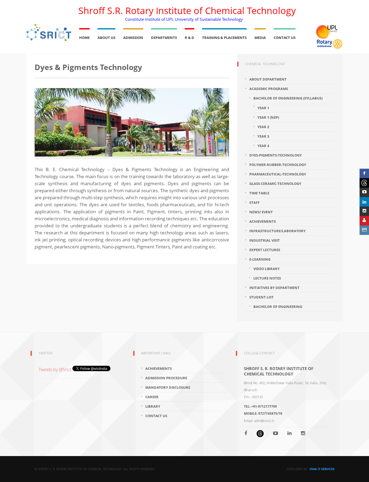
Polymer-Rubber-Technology (277, 164)
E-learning (259, 259)
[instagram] (303, 433)
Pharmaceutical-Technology (277, 174)
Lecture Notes (267, 278)
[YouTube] (275, 433)
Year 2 (263, 126)
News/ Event (261, 212)
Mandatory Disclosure (167, 387)
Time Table (259, 193)
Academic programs (268, 88)
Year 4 (263, 145)
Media (260, 37)
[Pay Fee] (364, 230)
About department (268, 79)
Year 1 (263, 107)
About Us (106, 37)
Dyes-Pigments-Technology (275, 155)
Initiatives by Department (274, 287)
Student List (261, 297)
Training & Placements (224, 37)
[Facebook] (247, 433)
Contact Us (285, 37)
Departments (164, 37)
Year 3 (263, 136)
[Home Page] (48, 32)
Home (84, 37)
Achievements (262, 221)
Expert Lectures (264, 249)
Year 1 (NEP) (268, 117)
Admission (133, 37)
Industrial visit (264, 240)
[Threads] (364, 183)
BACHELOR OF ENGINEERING (277, 306)
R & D (189, 37)
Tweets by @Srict (55, 370)
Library (152, 406)
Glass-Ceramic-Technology (275, 183)
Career (152, 396)
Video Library (266, 268)
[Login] (364, 220)
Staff (254, 202)
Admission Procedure (166, 377)
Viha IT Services (322, 469)
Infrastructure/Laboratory (277, 230)
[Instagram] (364, 211)
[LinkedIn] (289, 433)
